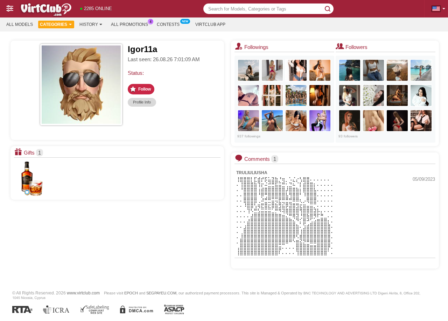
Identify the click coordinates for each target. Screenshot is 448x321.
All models (19, 24)
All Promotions (129, 24)
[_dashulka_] (373, 95)
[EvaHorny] (421, 95)
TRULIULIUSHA (251, 172)
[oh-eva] (373, 120)
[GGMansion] (296, 95)
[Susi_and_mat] (320, 120)
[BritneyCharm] (272, 120)
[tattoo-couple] (248, 70)
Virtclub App (210, 24)
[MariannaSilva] (296, 70)
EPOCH (131, 293)
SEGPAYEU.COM (161, 293)
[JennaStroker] (349, 120)
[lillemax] (248, 95)
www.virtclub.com (83, 293)
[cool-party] (349, 70)
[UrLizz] (421, 120)
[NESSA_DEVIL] (421, 70)
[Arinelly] (373, 70)
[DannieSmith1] (272, 95)
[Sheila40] (397, 70)
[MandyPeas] (248, 120)
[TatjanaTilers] (272, 70)
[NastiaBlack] (296, 120)
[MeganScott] (320, 70)
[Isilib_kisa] (349, 95)
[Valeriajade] (320, 95)
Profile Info (142, 102)
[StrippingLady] (397, 120)
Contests (168, 24)
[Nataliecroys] (397, 95)
